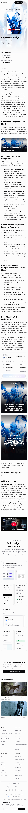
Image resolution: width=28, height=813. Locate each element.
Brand (2, 762)
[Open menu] (24, 2)
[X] (22, 790)
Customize (14, 809)
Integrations (18, 773)
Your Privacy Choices (15, 796)
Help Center (4, 775)
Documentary (18, 738)
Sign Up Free (18, 2)
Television (17, 733)
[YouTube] (6, 790)
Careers (3, 764)
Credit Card (4, 736)
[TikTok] (19, 790)
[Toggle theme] (6, 794)
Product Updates (5, 773)
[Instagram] (9, 790)
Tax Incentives (18, 764)
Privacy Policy (20, 794)
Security (17, 778)
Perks (2, 744)
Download (23, 149)
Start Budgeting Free (13, 671)
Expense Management (6, 733)
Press (2, 770)
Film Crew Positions (19, 762)
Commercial (18, 736)
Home (2, 9)
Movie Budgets (10, 9)
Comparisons (18, 756)
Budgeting (3, 730)
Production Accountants (21, 744)
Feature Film (18, 730)
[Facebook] (15, 790)
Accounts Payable (5, 738)
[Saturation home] (6, 2)
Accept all (21, 809)
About (2, 756)
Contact (3, 767)
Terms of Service (12, 794)
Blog (2, 759)
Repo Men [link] (18, 9)
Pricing (3, 741)
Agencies (17, 749)
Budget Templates (19, 759)
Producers (17, 741)
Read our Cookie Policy (18, 806)
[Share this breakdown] (24, 356)
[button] (10, 364)
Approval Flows (18, 775)
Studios (16, 747)
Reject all (6, 809)
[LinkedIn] (12, 790)
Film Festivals (18, 770)
